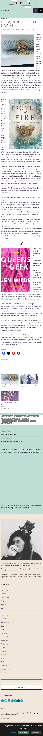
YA (10, 423)
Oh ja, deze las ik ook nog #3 (9, 385)
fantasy (17, 418)
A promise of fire (8, 416)
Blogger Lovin (5, 597)
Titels (2, 662)
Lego (2, 629)
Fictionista (4, 619)
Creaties (3, 722)
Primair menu (40, 10)
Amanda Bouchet (20, 416)
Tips (2, 658)
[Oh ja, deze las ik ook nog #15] (9, 396)
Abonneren (21, 687)
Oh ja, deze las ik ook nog (28, 385)
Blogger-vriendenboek (8, 601)
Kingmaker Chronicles (9, 421)
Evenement (4, 615)
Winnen (3, 673)
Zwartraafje (5, 10)
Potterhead (4, 644)
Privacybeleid (11, 732)
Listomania (4, 633)
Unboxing (4, 665)
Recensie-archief (6, 718)
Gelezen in (4, 626)
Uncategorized (5, 669)
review (5, 423)
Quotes (3, 647)
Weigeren (35, 732)
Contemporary (7, 418)
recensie (33, 421)
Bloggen (3, 593)
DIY (2, 611)
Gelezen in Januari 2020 (8, 433)
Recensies (4, 18)
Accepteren (23, 732)
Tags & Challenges (6, 655)
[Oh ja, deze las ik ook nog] (29, 379)
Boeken (3, 604)
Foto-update (5, 622)
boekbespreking (33, 416)
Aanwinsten (4, 590)
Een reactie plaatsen (29, 29)
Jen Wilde (25, 418)
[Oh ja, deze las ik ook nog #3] (9, 379)
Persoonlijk (4, 637)
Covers (3, 608)
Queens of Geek (23, 421)
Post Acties (4, 640)
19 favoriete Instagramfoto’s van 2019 (12, 440)
